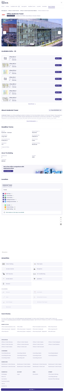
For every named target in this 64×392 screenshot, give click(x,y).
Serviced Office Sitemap (53, 379)
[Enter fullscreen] (61, 224)
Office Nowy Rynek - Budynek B (39, 331)
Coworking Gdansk (21, 353)
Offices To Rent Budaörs (54, 344)
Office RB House (51, 331)
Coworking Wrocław (6, 355)
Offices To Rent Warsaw (7, 342)
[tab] (3, 6)
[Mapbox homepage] (4, 252)
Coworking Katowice (22, 355)
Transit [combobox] (5, 189)
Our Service (4, 379)
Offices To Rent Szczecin (38, 346)
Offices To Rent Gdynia (38, 342)
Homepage (4, 374)
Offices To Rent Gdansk (22, 342)
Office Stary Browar (52, 326)
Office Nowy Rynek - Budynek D (24, 329)
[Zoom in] (61, 218)
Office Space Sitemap (53, 374)
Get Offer (58, 58)
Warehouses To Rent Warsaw (8, 364)
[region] (32, 234)
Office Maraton (5, 331)
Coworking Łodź (20, 357)
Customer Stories (5, 381)
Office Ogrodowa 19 (52, 329)
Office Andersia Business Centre (9, 326)
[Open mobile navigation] (61, 3)
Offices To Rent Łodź (21, 346)
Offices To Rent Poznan (38, 344)
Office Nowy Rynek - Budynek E (9, 329)
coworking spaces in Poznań (13, 319)
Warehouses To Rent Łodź (39, 366)
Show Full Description (31, 121)
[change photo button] (59, 32)
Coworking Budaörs (52, 355)
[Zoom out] (61, 220)
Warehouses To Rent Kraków (23, 364)
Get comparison (7, 171)
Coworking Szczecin (37, 357)
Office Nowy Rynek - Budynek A (24, 331)
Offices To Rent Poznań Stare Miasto (28, 10)
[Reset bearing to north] (61, 222)
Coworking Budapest (53, 353)
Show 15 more (31, 104)
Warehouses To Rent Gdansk (23, 366)
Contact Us (4, 386)
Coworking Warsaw (6, 353)
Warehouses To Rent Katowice (40, 364)
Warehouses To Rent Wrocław (8, 366)
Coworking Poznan (37, 355)
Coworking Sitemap (52, 376)
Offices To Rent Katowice (23, 344)
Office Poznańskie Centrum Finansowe (39, 326)
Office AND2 (19, 326)
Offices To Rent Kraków (7, 346)
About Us (4, 376)
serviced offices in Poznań (28, 319)
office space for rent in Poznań (24, 318)
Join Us (3, 383)
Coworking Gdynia (37, 353)
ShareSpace (4, 10)
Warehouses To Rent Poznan (54, 366)
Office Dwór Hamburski (37, 329)
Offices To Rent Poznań (13, 10)
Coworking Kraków (6, 357)
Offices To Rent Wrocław (7, 344)
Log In (18, 374)
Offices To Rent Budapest (54, 342)
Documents (35, 374)
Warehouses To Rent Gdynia (54, 364)
